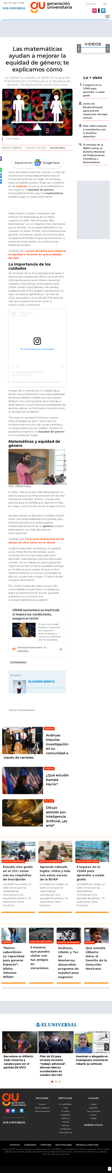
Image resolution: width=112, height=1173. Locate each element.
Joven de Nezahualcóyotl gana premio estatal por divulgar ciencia (95, 110)
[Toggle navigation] (107, 16)
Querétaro (93, 1108)
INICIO (6, 147)
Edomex (65, 1125)
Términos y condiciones (87, 1145)
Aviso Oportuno (65, 1132)
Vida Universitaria (42, 1111)
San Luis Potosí (93, 1111)
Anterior (5, 1047)
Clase (65, 1108)
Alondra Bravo (57, 147)
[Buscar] (104, 4)
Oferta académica (42, 1108)
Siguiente (106, 1047)
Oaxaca (93, 1115)
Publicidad (46, 1145)
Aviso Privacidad (63, 1145)
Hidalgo (93, 1118)
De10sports (65, 1115)
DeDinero (66, 1118)
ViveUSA (65, 1122)
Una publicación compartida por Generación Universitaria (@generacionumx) (49, 382)
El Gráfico (65, 1111)
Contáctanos (30, 1145)
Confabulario (65, 1129)
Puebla (94, 1104)
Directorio (15, 1145)
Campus (17, 147)
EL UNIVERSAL (65, 1104)
